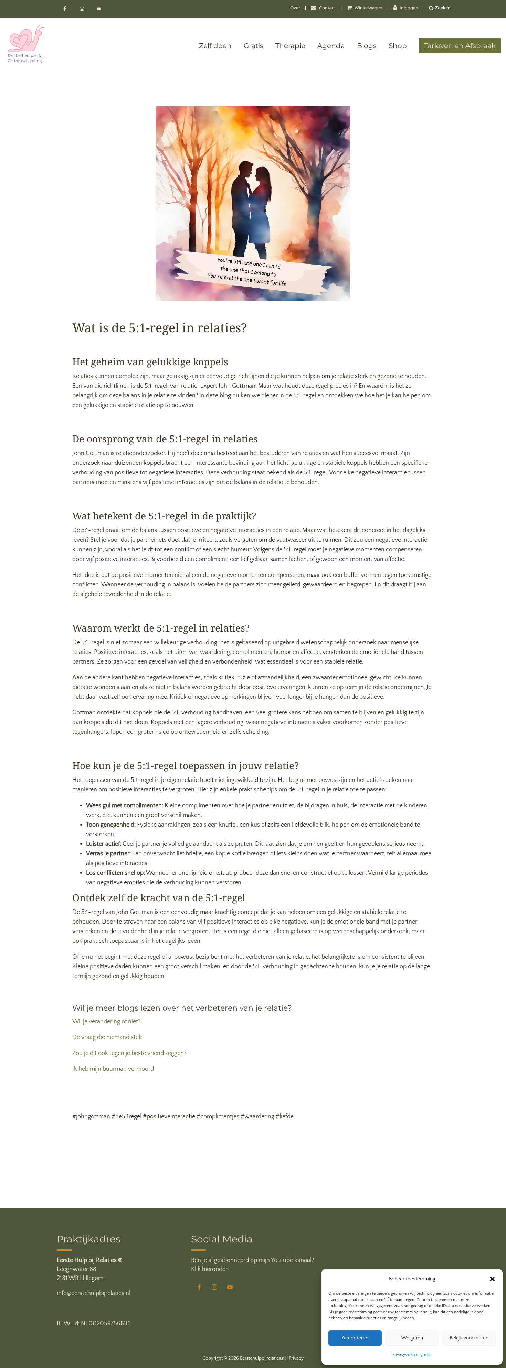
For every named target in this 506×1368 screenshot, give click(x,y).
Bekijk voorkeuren (469, 1338)
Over (295, 8)
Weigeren (412, 1338)
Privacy (296, 1358)
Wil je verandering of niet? (106, 1021)
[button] (492, 1278)
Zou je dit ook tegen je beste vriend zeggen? (129, 1053)
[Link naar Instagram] (82, 9)
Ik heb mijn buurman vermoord (113, 1069)
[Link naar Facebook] (65, 9)
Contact (327, 8)
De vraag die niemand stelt (107, 1037)
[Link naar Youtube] (99, 9)
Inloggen (408, 8)
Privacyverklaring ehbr (412, 1354)
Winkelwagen (368, 8)
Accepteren (355, 1338)
